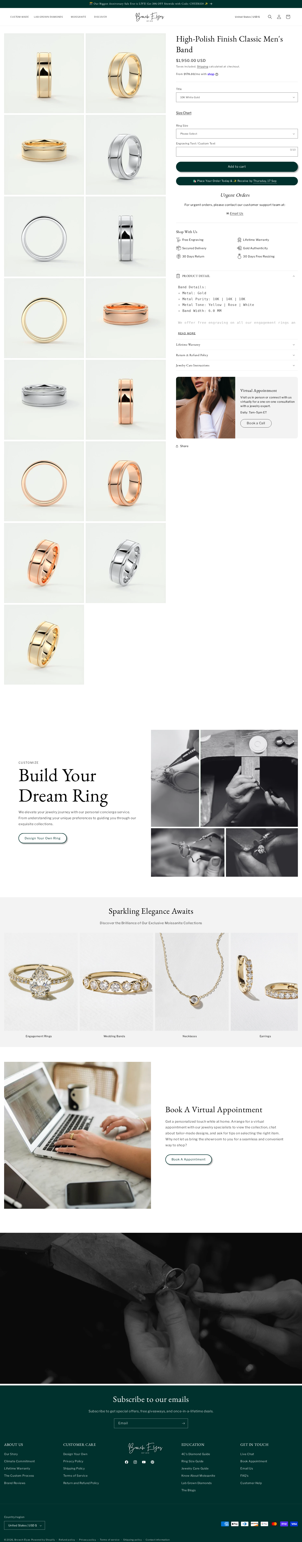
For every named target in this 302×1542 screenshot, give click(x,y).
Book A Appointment (189, 1159)
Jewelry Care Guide (195, 1468)
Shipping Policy (74, 1468)
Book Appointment (253, 1461)
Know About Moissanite (198, 1475)
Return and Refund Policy (81, 1482)
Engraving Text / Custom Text (196, 143)
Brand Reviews (14, 1482)
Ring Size (182, 125)
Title (179, 89)
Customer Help (251, 1482)
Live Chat (247, 1454)
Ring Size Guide (192, 1461)
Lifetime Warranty (17, 1468)
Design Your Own (75, 1454)
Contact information (157, 1539)
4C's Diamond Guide (195, 1454)
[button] (50, 17)
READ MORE (187, 333)
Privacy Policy (73, 1461)
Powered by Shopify (43, 1540)
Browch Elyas (22, 1540)
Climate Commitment (19, 1461)
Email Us (246, 1468)
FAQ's (244, 1475)
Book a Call (256, 423)
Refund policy (67, 1539)
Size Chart (183, 113)
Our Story (11, 1454)
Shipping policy (132, 1539)
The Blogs (188, 1490)
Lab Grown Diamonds (196, 1482)
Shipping (202, 66)
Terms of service (109, 1539)
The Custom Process (19, 1475)
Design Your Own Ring (43, 838)
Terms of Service (75, 1475)
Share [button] (184, 446)
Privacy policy (87, 1539)
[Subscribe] (183, 1423)
